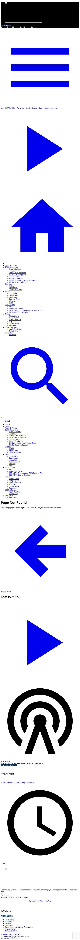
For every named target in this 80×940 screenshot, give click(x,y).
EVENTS (6, 910)
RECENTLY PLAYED (9, 765)
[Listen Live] (40, 641)
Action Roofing (45, 901)
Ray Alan (12, 322)
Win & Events (10, 305)
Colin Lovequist (15, 320)
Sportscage (9, 284)
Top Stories (13, 293)
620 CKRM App (11, 327)
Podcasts (12, 325)
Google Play (13, 331)
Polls (11, 303)
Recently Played (11, 265)
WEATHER (7, 773)
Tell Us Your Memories (17, 273)
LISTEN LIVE (6, 25)
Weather (12, 301)
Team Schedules (15, 290)
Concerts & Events (16, 308)
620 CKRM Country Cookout (19, 312)
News (7, 291)
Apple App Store (15, 329)
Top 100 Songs (14, 276)
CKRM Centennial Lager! (18, 282)
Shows (7, 314)
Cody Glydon (14, 318)
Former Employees (16, 278)
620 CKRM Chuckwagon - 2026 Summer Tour (26, 310)
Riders (11, 286)
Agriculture (13, 297)
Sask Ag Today (14, 299)
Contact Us (9, 333)
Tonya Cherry (14, 323)
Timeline (12, 271)
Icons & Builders (15, 269)
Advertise (12, 335)
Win (10, 306)
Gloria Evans (14, 316)
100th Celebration (11, 267)
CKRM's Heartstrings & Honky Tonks (22, 280)
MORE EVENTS (7, 916)
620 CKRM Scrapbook (17, 275)
